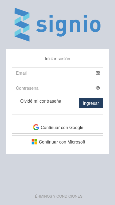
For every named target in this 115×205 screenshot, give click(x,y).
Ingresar (91, 103)
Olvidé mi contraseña (40, 101)
